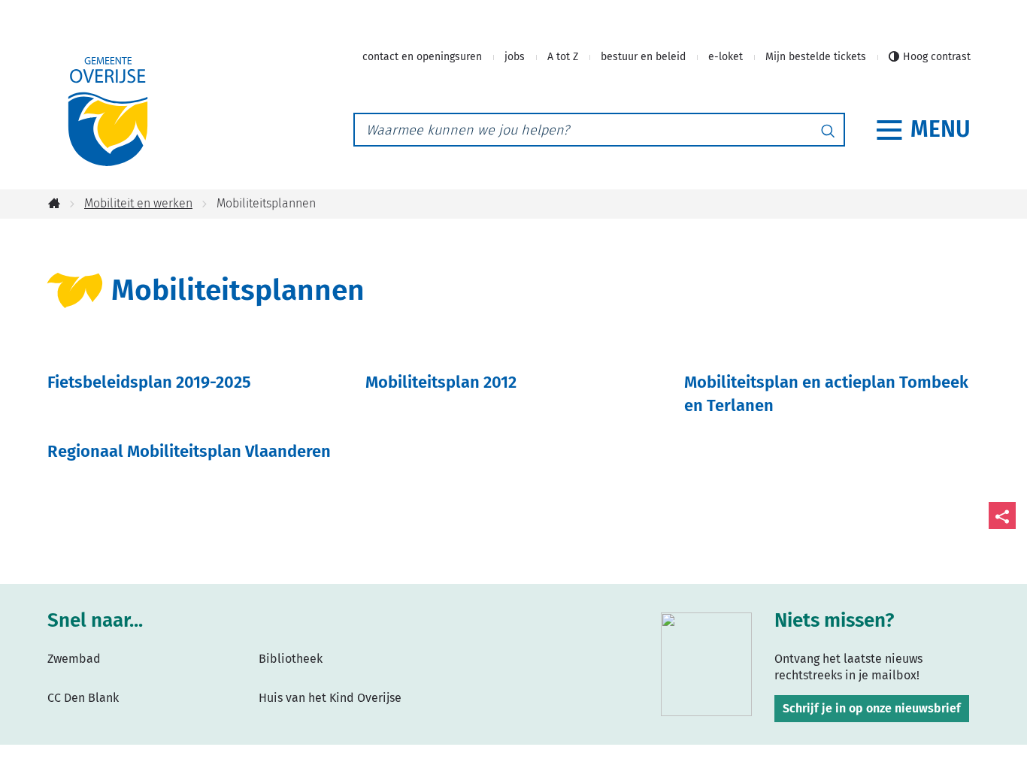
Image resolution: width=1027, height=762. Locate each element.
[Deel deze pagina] (1002, 515)
